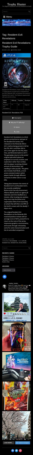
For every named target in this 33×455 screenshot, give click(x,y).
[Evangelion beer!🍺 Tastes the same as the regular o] (16, 336)
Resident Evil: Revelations (18, 242)
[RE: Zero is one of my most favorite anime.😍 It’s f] (16, 366)
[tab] (16, 118)
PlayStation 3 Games (8, 260)
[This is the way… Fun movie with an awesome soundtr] (16, 396)
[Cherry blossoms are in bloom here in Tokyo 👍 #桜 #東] (16, 425)
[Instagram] (20, 451)
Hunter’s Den (6, 262)
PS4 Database (13, 241)
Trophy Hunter (16, 4)
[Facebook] (4, 276)
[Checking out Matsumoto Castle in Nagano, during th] (16, 307)
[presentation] (16, 118)
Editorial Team (16, 50)
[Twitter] (16, 451)
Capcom (24, 241)
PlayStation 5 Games (8, 256)
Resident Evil (6, 242)
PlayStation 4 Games (8, 258)
